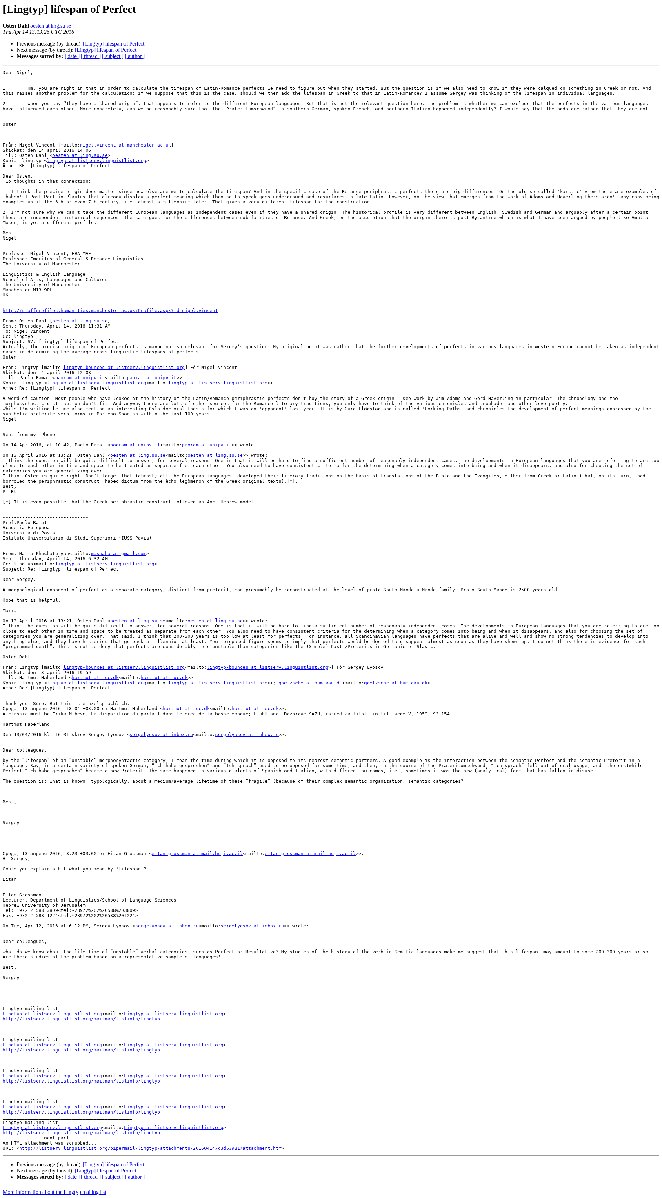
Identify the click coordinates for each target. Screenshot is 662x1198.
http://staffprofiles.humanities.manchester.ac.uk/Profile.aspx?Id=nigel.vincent (110, 310)
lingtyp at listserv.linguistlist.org (96, 160)
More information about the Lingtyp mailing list (54, 1192)
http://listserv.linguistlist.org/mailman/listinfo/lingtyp (81, 1018)
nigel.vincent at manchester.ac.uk (125, 145)
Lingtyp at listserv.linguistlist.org (52, 1013)
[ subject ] (112, 56)
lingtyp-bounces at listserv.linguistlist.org (124, 367)
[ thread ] (91, 56)
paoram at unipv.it (80, 377)
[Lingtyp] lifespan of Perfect (113, 44)
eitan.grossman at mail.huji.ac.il (197, 853)
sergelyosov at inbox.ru (161, 734)
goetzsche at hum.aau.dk (310, 682)
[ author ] (135, 56)
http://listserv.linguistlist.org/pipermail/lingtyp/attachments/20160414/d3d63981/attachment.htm (150, 1148)
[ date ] (72, 56)
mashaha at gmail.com (118, 553)
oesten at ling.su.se (50, 26)
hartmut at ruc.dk (95, 677)
